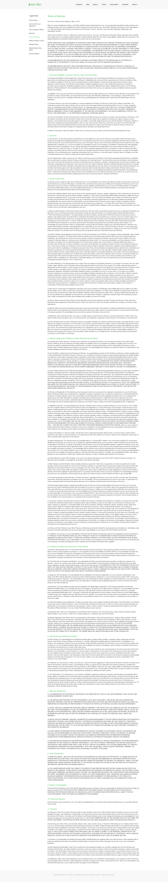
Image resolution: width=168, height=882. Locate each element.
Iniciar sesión (114, 4)
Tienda (104, 4)
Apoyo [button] (95, 4)
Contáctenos (110, 875)
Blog (88, 4)
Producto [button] (79, 4)
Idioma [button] (134, 4)
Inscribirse (125, 4)
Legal (103, 875)
